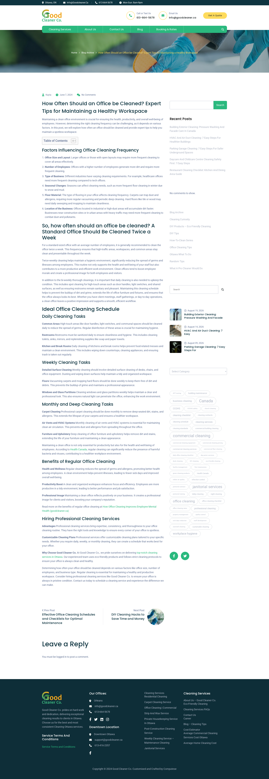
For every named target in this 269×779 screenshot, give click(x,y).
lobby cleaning (197, 494)
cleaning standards (180, 428)
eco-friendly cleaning (213, 461)
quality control (201, 515)
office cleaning (184, 501)
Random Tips (177, 261)
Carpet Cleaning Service (157, 702)
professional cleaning (205, 508)
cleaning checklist (182, 415)
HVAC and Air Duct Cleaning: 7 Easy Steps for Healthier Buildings (195, 139)
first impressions (201, 467)
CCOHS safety (192, 408)
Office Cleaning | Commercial (160, 707)
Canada (206, 401)
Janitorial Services (154, 748)
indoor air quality (179, 480)
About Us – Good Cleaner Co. (200, 700)
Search (176, 95)
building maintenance (197, 393)
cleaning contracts (205, 415)
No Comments (89, 94)
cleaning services (204, 422)
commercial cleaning (191, 435)
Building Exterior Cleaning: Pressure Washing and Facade (203, 316)
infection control (198, 480)
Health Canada (78, 449)
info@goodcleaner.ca (77, 3)
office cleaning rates (180, 508)
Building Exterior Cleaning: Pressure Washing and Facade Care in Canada (197, 129)
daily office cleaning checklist (183, 455)
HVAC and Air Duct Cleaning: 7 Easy (203, 332)
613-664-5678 (106, 3)
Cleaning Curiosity (180, 219)
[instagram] (107, 719)
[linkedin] (101, 719)
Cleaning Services (60, 29)
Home (74, 53)
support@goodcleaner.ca (108, 739)
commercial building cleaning (206, 428)
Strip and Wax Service (156, 713)
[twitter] (96, 719)
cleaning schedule (180, 422)
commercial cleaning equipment (184, 443)
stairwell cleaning (179, 527)
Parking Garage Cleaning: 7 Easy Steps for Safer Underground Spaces (196, 150)
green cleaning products (181, 473)
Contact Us (117, 29)
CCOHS (176, 408)
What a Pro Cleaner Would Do (186, 268)
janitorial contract (179, 487)
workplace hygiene (185, 533)
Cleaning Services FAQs (197, 709)
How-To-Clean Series (181, 240)
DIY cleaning (194, 461)
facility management (180, 467)
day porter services (207, 455)
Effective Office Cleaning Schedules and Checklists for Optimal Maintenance (68, 618)
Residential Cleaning (155, 696)
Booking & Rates (166, 29)
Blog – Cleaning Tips (195, 724)
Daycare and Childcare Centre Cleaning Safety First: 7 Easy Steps (195, 161)
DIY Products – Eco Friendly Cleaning (190, 226)
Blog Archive (88, 53)
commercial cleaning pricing (213, 443)
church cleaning (210, 408)
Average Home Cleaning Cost (200, 742)
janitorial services (207, 487)
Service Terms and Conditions (58, 746)
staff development (200, 521)
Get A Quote (215, 15)
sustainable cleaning (201, 527)
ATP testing (177, 393)
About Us (90, 29)
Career (187, 718)
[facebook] (90, 719)
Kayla (48, 94)
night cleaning (216, 494)
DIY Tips (174, 233)
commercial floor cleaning (213, 449)
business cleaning (182, 401)
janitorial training (179, 494)
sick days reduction (179, 521)
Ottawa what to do (180, 254)
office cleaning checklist (211, 501)
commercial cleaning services (185, 449)
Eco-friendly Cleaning (195, 703)
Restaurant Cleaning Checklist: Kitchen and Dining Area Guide (197, 172)
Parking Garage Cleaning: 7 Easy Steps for (204, 348)
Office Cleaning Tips (181, 247)
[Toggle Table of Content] (72, 140)
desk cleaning (178, 461)
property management (180, 515)
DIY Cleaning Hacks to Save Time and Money (127, 616)
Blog (140, 29)
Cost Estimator (192, 729)
